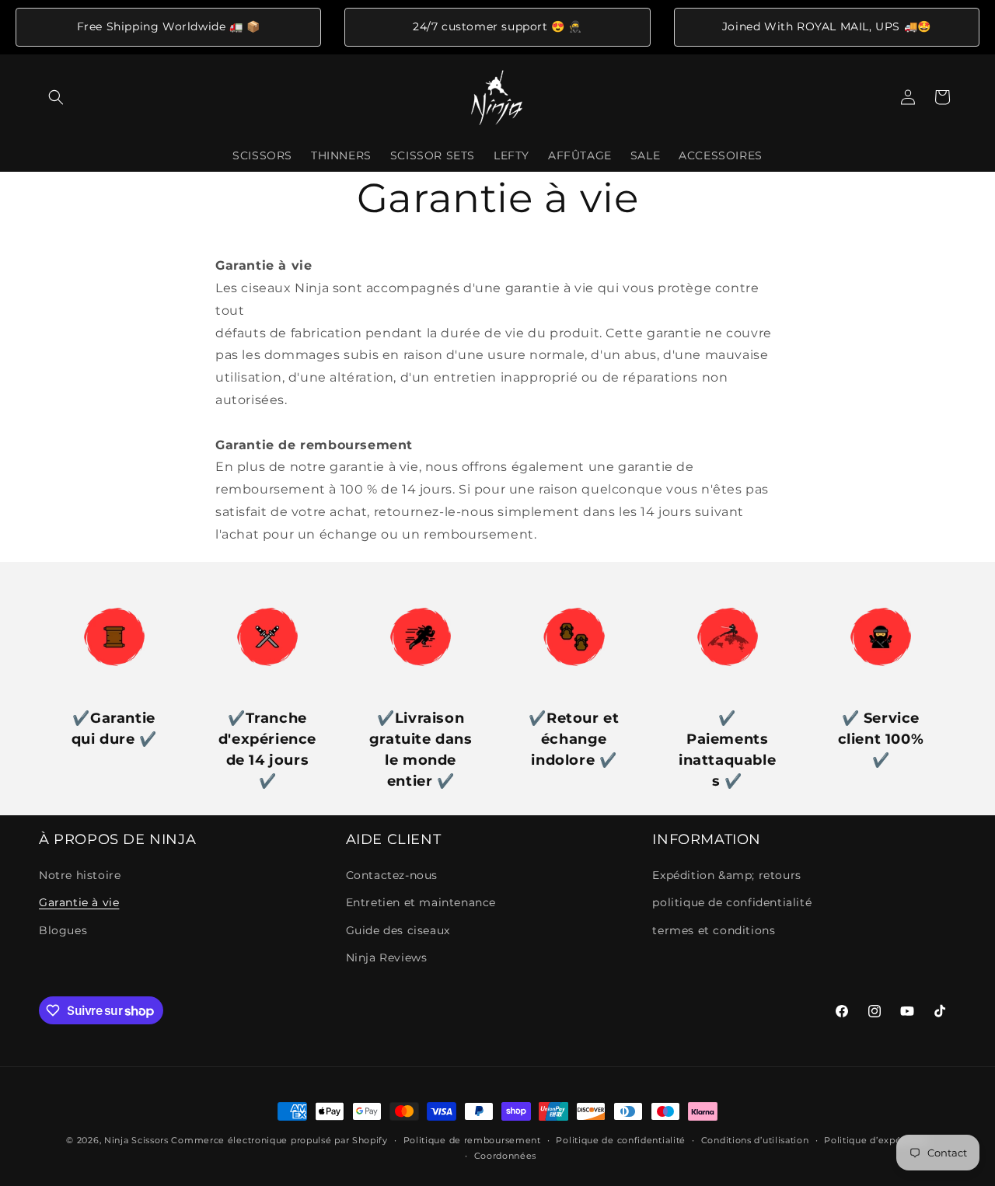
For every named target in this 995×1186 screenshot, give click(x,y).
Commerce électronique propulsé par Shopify (279, 1140)
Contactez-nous (392, 875)
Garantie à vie (79, 903)
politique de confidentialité (732, 903)
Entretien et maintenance (421, 903)
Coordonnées (505, 1155)
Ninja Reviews (387, 957)
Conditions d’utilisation (755, 1140)
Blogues (63, 930)
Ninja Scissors (136, 1140)
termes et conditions (713, 930)
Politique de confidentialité (621, 1140)
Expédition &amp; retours (726, 875)
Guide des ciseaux (398, 930)
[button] (56, 97)
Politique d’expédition (876, 1140)
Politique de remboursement (472, 1140)
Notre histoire (79, 875)
